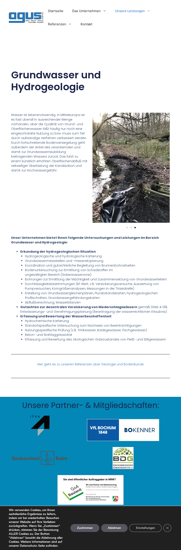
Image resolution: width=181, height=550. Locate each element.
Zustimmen (85, 528)
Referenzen (57, 24)
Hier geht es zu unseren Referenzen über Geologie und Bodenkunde (90, 364)
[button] (97, 168)
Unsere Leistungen (130, 11)
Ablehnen (114, 528)
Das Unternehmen (86, 11)
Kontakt (86, 24)
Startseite (55, 11)
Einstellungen (145, 528)
